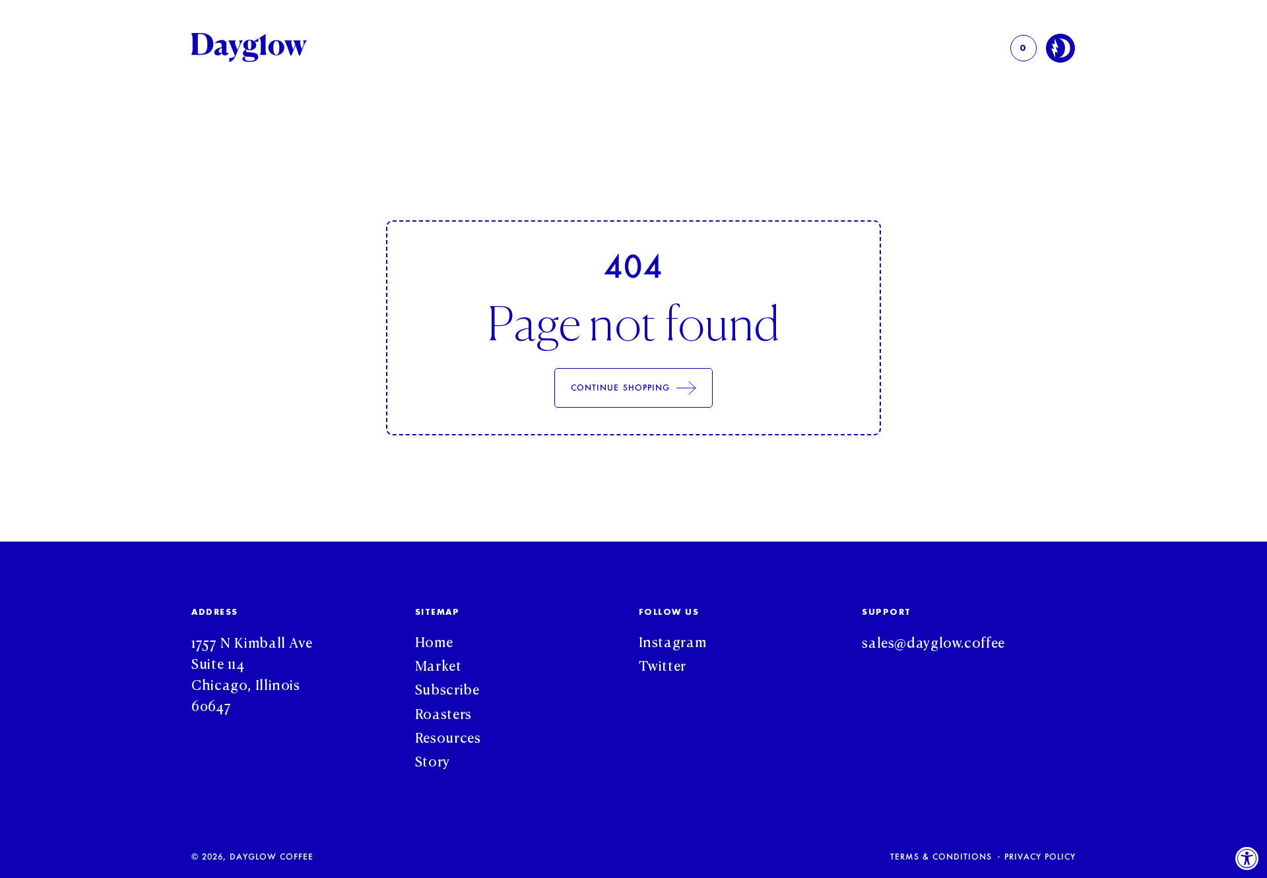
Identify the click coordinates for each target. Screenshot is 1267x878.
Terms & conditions (941, 857)
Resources (448, 736)
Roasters (443, 712)
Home (434, 640)
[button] (1023, 48)
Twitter (662, 664)
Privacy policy (1040, 857)
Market (438, 664)
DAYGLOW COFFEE (271, 856)
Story (432, 760)
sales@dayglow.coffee (933, 641)
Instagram (673, 640)
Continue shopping (620, 387)
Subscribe (447, 688)
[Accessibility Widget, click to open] (1247, 858)
